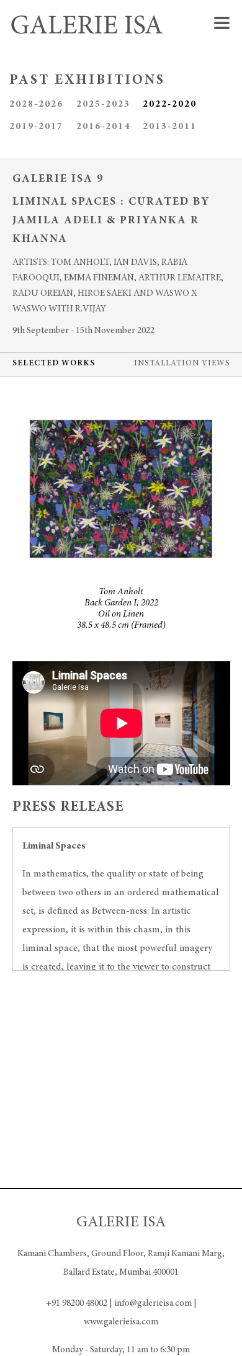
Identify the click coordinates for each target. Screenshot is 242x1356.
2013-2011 (170, 127)
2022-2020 (170, 104)
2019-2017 (36, 127)
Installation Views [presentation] (182, 364)
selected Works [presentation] (53, 364)
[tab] (53, 365)
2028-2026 (36, 104)
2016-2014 (103, 127)
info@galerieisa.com (153, 1303)
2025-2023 (103, 104)
